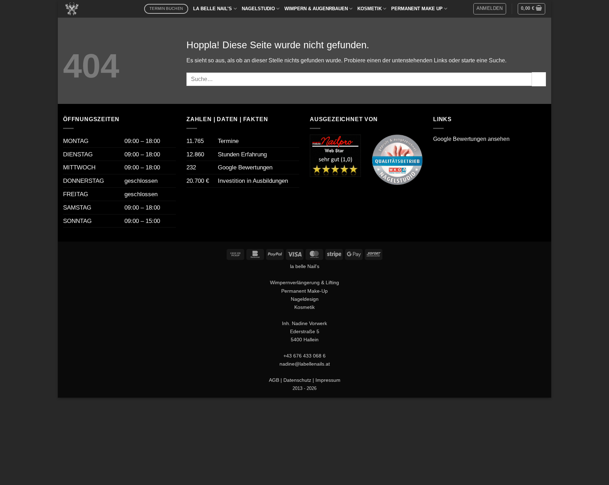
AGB (274, 380)
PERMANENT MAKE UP (417, 8)
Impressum (327, 380)
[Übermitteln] (539, 79)
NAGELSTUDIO (258, 8)
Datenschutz (297, 380)
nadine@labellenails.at (304, 364)
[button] (489, 8)
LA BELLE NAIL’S (212, 8)
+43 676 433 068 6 (304, 356)
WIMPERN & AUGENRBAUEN (316, 8)
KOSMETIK (369, 8)
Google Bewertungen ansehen (471, 139)
